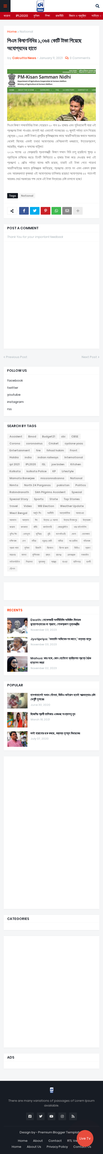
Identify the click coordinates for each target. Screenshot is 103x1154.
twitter (12, 387)
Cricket (54, 443)
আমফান (13, 520)
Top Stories (72, 499)
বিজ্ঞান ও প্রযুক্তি (77, 15)
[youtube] (51, 590)
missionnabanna (52, 478)
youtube (14, 394)
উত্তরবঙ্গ (86, 520)
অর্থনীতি (50, 513)
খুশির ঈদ (13, 534)
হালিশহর (76, 562)
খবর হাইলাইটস (80, 527)
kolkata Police (36, 471)
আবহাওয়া (80, 513)
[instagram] (51, 593)
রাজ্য (48, 555)
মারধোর (13, 555)
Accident (16, 436)
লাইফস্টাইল (15, 562)
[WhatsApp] (56, 211)
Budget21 (48, 436)
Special (77, 492)
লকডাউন (85, 555)
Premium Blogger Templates (60, 1132)
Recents (15, 610)
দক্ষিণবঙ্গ (13, 541)
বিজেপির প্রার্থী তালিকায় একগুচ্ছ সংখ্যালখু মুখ (52, 714)
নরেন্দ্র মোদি (47, 541)
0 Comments (80, 58)
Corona (15, 443)
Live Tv (85, 1138)
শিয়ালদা (29, 562)
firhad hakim (55, 450)
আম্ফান (25, 520)
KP (54, 471)
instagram (15, 402)
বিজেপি (38, 548)
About (38, 1140)
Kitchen (75, 464)
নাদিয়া (60, 541)
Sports (39, 499)
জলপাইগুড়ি (61, 534)
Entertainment (20, 450)
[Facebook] (24, 211)
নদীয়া (34, 541)
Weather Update (72, 506)
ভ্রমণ (88, 548)
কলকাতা (24, 527)
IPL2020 (22, 15)
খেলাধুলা (26, 534)
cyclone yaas (74, 443)
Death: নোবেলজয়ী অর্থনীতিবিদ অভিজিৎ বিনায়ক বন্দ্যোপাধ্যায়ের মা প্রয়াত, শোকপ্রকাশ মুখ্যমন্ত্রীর (55, 622)
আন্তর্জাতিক (65, 513)
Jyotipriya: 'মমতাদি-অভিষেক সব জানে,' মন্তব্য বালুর (60, 639)
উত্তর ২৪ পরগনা (51, 520)
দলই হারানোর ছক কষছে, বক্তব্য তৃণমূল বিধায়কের (55, 733)
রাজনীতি (59, 15)
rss (9, 409)
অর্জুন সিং (37, 513)
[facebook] (51, 586)
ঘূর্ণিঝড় (39, 534)
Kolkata (15, 471)
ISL (44, 464)
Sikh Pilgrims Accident (50, 492)
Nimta (14, 485)
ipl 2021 (15, 464)
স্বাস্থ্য (53, 562)
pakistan (63, 485)
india (28, 457)
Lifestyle (68, 471)
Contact (55, 1140)
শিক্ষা (47, 15)
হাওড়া (64, 562)
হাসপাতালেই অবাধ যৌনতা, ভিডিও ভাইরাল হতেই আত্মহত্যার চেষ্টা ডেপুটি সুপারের (63, 697)
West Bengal (18, 513)
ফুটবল (37, 15)
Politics (80, 485)
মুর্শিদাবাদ (36, 555)
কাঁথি (35, 527)
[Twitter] (35, 211)
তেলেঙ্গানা (86, 534)
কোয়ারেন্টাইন (63, 527)
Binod (32, 436)
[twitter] (51, 588)
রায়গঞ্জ (58, 555)
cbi (63, 436)
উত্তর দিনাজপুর (70, 520)
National (26, 31)
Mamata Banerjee (22, 478)
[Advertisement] (43, 832)
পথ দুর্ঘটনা (73, 541)
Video (28, 506)
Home (12, 31)
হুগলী (88, 562)
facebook (15, 380)
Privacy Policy (57, 1146)
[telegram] (51, 595)
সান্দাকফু (42, 562)
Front (73, 450)
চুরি (49, 534)
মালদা (24, 555)
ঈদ (36, 520)
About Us (34, 1146)
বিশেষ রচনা (63, 548)
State (54, 499)
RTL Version (76, 1140)
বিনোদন (50, 548)
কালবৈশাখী (47, 527)
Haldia (14, 457)
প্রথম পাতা (14, 548)
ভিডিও (77, 548)
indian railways (48, 457)
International (73, 457)
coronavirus (34, 443)
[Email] (67, 211)
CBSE (74, 436)
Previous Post (16, 357)
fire (38, 450)
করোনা (7, 15)
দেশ (24, 541)
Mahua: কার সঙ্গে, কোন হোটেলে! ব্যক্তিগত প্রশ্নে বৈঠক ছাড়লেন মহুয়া (60, 660)
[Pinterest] (45, 211)
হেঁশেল (12, 569)
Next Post (89, 357)
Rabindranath (19, 492)
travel (14, 506)
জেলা (74, 534)
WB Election (46, 506)
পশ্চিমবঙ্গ (86, 541)
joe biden (58, 464)
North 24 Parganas (37, 485)
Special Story (19, 499)
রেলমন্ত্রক (71, 555)
